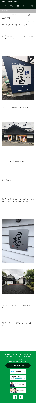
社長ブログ (8, 14)
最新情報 (3, 6)
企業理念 (11, 6)
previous (6, 346)
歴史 (18, 6)
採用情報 (32, 6)
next (31, 346)
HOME (3, 14)
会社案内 (25, 6)
